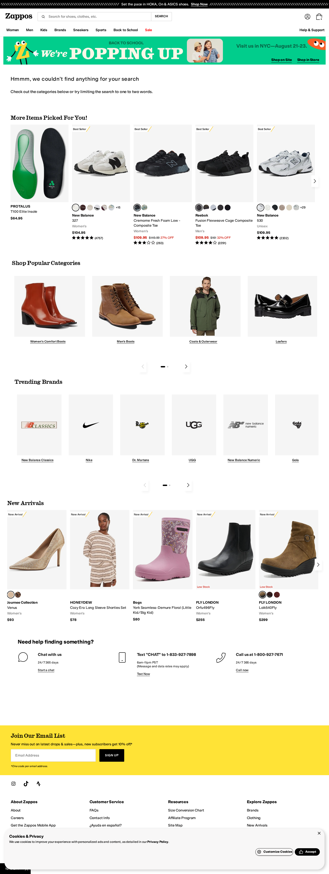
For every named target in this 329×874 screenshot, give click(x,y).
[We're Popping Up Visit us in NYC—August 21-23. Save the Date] (164, 51)
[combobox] (94, 16)
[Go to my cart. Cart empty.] (319, 16)
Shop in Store (308, 60)
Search (161, 16)
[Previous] (142, 366)
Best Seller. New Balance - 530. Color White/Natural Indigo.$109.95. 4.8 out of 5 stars (286, 183)
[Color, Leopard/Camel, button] (17, 594)
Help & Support (312, 30)
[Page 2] (167, 366)
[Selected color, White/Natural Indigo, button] (260, 207)
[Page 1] (163, 366)
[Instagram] (13, 784)
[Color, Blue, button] (220, 207)
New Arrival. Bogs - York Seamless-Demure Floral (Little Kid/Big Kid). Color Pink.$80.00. (162, 566)
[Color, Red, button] (276, 594)
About (16, 810)
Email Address (27, 755)
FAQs (94, 810)
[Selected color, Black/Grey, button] (137, 207)
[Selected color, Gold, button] (10, 594)
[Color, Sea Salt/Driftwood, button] (282, 207)
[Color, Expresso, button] (269, 594)
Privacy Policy (157, 842)
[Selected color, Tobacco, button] (262, 594)
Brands (252, 810)
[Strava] (38, 784)
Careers (17, 818)
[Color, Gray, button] (213, 207)
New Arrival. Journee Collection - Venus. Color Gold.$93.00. (36, 566)
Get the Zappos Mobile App (33, 825)
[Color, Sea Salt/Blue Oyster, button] (267, 207)
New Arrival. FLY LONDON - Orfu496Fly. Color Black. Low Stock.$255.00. (225, 566)
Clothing (254, 818)
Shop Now (199, 4)
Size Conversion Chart (186, 810)
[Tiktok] (26, 784)
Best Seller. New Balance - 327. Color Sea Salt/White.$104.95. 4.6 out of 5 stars (101, 183)
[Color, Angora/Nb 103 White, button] (111, 207)
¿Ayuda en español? (106, 825)
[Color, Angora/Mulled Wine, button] (104, 207)
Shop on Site (281, 60)
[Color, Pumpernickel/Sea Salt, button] (82, 207)
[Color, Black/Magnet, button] (274, 207)
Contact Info (100, 818)
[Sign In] (307, 16)
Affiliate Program (182, 818)
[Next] (314, 181)
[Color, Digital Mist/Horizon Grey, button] (97, 207)
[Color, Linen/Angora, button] (90, 207)
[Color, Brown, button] (206, 207)
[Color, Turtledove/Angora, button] (289, 207)
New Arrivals (257, 825)
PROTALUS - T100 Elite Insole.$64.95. (39, 173)
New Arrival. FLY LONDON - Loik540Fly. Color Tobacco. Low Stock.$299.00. (288, 566)
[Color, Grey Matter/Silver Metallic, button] (296, 207)
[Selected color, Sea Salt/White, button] (75, 207)
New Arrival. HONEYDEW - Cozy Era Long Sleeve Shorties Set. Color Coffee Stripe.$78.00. (99, 566)
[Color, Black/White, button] (227, 207)
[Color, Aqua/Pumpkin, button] (144, 207)
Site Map (175, 825)
